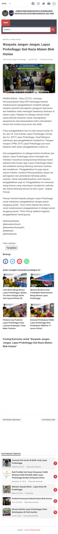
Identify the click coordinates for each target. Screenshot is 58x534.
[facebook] (5, 261)
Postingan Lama (48, 420)
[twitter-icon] (43, 3)
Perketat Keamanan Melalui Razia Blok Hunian (32, 498)
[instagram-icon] (38, 3)
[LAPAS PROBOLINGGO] (27, 13)
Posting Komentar (46, 59)
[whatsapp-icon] (54, 3)
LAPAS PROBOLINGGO (32, 530)
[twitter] (12, 261)
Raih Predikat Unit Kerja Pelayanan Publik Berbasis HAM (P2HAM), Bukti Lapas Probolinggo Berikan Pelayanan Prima (30, 475)
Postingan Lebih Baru (11, 420)
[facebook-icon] (33, 3)
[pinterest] (19, 261)
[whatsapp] (26, 261)
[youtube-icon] (49, 3)
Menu (5, 23)
